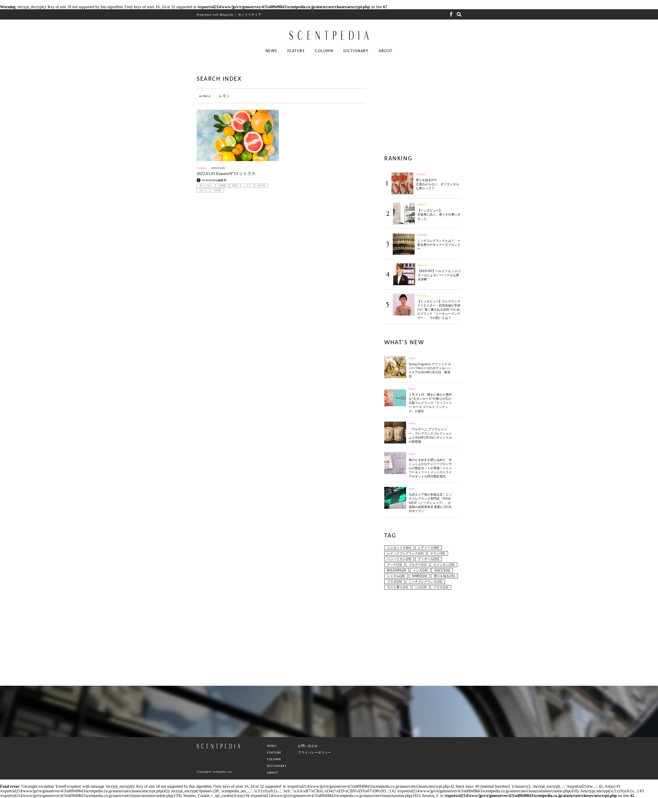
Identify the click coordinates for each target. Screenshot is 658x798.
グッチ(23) (394, 564)
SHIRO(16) (419, 576)
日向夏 (217, 190)
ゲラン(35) (437, 553)
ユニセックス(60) (399, 547)
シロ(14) (421, 587)
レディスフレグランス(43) (405, 553)
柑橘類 (222, 185)
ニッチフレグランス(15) (425, 581)
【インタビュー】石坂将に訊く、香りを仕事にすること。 (439, 214)
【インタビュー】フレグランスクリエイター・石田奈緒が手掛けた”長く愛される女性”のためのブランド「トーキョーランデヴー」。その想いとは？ (438, 310)
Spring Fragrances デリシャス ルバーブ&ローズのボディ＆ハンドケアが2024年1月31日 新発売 (430, 370)
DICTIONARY (355, 51)
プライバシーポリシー (314, 752)
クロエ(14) (440, 587)
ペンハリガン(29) (399, 559)
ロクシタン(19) (443, 564)
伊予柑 (261, 185)
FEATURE (296, 51)
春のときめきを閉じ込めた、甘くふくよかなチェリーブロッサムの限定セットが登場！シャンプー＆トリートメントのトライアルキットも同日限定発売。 (430, 468)
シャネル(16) (396, 576)
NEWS (271, 51)
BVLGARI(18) (396, 570)
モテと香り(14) (397, 587)
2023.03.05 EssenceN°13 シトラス (226, 173)
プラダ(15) (394, 581)
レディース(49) (428, 547)
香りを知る (205, 185)
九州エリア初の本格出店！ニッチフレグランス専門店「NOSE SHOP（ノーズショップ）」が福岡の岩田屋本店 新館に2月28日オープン (430, 503)
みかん (203, 190)
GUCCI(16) (442, 570)
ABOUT (386, 51)
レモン (247, 185)
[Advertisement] (281, 260)
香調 (234, 185)
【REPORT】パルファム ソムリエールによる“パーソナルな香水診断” (439, 275)
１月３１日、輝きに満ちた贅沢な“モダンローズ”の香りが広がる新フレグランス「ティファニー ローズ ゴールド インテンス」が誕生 (430, 403)
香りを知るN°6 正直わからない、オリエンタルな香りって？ (437, 184)
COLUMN (324, 51)
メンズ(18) (420, 570)
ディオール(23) (428, 559)
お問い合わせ (308, 746)
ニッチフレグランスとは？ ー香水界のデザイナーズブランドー (438, 245)
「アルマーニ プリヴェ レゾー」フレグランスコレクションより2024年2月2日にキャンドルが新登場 (430, 435)
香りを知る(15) (444, 576)
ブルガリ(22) (418, 564)
